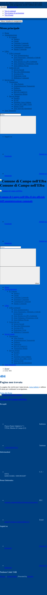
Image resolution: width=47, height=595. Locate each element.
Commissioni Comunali (22, 47)
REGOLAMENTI (20, 92)
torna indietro (34, 387)
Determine (17, 90)
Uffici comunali (14, 53)
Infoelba (30, 576)
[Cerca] (18, 125)
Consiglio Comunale (21, 43)
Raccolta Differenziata (22, 72)
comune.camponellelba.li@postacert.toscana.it (21, 502)
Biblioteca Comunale (21, 78)
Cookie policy (12, 7)
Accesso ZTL (19, 74)
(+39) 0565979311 (11, 448)
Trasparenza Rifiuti (20, 94)
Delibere (17, 88)
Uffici (7, 51)
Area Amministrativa (21, 55)
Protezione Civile (20, 76)
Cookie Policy (12, 576)
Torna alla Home (6, 393)
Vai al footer (9, 15)
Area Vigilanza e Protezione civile (26, 64)
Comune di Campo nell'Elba (10, 23)
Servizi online (9, 80)
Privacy (2, 576)
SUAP (16, 100)
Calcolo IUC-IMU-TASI (23, 104)
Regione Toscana (6, 19)
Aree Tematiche (10, 111)
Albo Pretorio (19, 84)
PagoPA (17, 98)
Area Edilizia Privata (21, 66)
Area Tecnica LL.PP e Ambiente (25, 62)
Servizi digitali (14, 96)
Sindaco (17, 39)
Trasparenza (13, 82)
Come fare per (14, 68)
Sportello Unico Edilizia (22, 102)
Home (7, 33)
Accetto (3, 7)
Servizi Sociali (19, 70)
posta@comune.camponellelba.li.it (17, 522)
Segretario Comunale (21, 45)
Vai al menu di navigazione (14, 13)
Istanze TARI (18, 106)
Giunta (16, 41)
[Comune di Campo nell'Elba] (11, 191)
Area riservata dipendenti (23, 109)
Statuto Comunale (20, 49)
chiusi (37, 283)
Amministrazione (11, 35)
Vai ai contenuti (10, 11)
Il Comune (13, 37)
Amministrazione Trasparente (24, 86)
